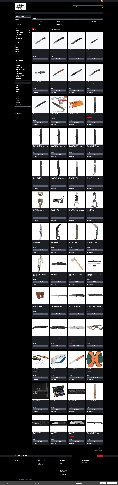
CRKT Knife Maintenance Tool (38, 401)
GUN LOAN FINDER (90, 13)
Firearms (17, 30)
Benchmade (34, 49)
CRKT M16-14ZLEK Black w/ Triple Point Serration (40, 147)
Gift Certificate (82, 0)
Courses (17, 28)
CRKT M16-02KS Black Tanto (38, 178)
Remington (17, 89)
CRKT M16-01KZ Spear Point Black (93, 433)
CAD (65, 0)
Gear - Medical (18, 38)
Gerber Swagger (54, 274)
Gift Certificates (39, 461)
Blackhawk (17, 102)
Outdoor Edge (71, 113)
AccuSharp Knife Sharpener (56, 370)
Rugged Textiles (18, 67)
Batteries (17, 26)
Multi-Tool (17, 49)
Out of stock (58, 58)
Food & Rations (18, 34)
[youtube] (91, 462)
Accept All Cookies (112, 483)
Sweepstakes (18, 78)
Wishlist (89, 0)
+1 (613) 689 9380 (73, 0)
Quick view (40, 47)
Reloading (17, 65)
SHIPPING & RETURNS (60, 13)
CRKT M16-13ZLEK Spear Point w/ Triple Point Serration (58, 147)
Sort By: (52, 29)
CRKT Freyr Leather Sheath (38, 306)
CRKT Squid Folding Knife (74, 338)
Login (38, 464)
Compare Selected (98, 450)
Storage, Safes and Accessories (19, 76)
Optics (16, 58)
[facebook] (83, 462)
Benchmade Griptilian (55, 51)
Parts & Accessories (19, 63)
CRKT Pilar (71, 433)
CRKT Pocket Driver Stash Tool (93, 178)
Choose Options (76, 90)
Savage (17, 100)
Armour (17, 23)
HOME (17, 13)
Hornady (17, 96)
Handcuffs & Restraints (20, 40)
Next (101, 447)
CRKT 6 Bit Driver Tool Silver (38, 210)
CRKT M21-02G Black (91, 114)
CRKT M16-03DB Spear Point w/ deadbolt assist (94, 147)
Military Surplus (18, 56)
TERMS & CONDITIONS (49, 13)
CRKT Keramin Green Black (92, 242)
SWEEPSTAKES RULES (80, 13)
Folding (16, 47)
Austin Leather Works (20, 24)
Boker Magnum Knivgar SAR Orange (76, 370)
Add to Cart (40, 58)
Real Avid (52, 113)
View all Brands (18, 104)
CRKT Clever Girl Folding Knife (39, 338)
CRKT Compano (90, 338)
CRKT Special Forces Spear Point (75, 401)
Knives (16, 44)
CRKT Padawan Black (37, 242)
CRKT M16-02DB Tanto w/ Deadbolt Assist (57, 179)
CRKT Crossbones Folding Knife (57, 306)
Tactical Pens (17, 53)
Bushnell (17, 98)
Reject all (103, 483)
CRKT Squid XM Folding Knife (56, 338)
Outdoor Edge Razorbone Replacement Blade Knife (40, 371)
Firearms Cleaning (19, 32)
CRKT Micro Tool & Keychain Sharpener (76, 210)
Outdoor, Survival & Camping (19, 61)
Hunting (17, 42)
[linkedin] (88, 462)
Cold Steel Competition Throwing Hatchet (75, 275)
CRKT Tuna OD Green (73, 242)
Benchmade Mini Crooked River (39, 51)
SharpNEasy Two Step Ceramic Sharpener (92, 371)
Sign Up (41, 464)
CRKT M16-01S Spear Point (74, 178)
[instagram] (86, 462)
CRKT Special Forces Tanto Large (39, 433)
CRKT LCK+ (53, 433)
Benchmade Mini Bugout (37, 114)
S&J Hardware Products (20, 69)
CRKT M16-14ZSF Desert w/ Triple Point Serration (94, 402)
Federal (17, 93)
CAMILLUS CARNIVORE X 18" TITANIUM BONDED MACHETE (94, 275)
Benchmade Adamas (73, 51)
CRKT (16, 87)
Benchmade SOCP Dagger (92, 51)
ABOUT (21, 13)
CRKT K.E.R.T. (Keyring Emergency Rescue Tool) (39, 275)
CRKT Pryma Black (90, 210)
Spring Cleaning (18, 73)
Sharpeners (17, 51)
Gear (16, 36)
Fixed (16, 45)
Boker (70, 368)
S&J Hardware (18, 85)
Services (17, 71)
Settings (97, 483)
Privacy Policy (79, 483)
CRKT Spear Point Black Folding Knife (94, 306)
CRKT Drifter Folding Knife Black (75, 306)
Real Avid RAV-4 (54, 114)
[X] (94, 462)
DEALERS (98, 13)
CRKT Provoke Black (55, 242)
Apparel (17, 21)
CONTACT (41, 13)
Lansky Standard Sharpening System (58, 401)
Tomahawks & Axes (19, 55)
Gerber (52, 273)
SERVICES (27, 13)
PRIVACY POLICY (70, 13)
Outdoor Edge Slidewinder (74, 114)
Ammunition (17, 19)
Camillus (88, 273)
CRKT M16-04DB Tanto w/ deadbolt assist (76, 146)
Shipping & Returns (40, 466)
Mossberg (17, 95)
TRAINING (34, 13)
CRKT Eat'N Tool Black (55, 210)
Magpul (16, 91)
